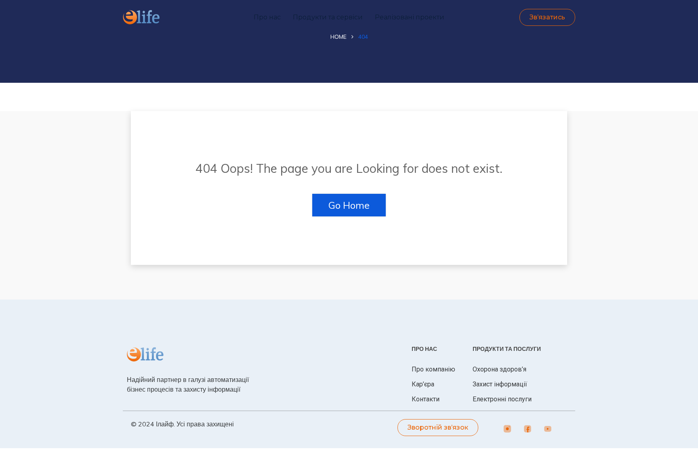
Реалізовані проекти (409, 17)
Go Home (349, 205)
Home (338, 36)
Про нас (267, 17)
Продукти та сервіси (328, 17)
